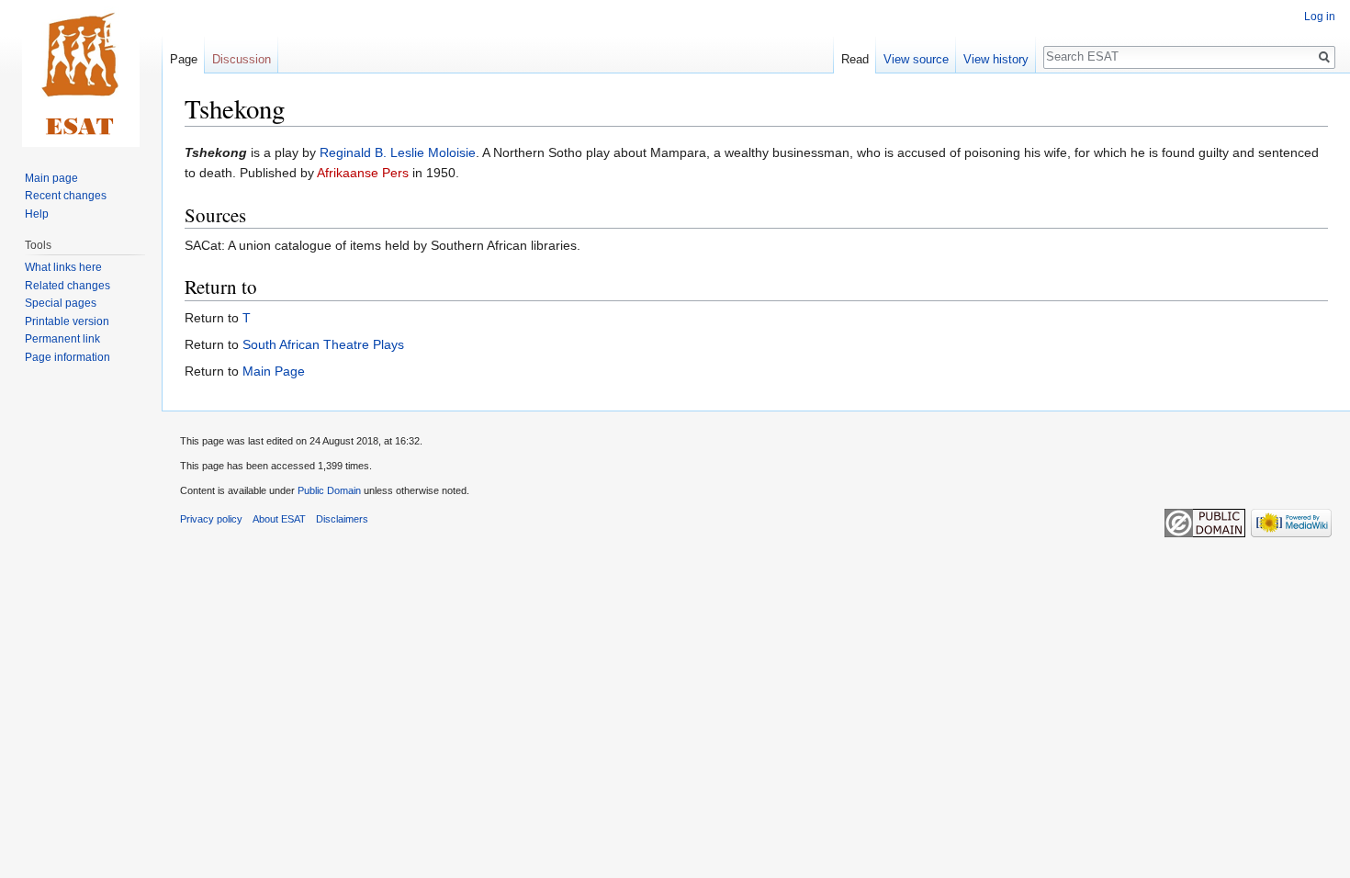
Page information (67, 357)
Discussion (241, 59)
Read (855, 59)
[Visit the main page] (80, 73)
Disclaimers (342, 518)
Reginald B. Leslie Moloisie (398, 152)
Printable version (67, 321)
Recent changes (66, 195)
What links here (63, 267)
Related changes (67, 285)
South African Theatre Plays (323, 344)
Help (37, 214)
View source (916, 59)
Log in (1319, 16)
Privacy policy (211, 518)
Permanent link (62, 338)
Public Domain (329, 490)
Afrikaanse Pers (363, 172)
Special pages (60, 303)
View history (996, 59)
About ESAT (279, 518)
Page (183, 59)
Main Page (273, 371)
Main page (51, 178)
